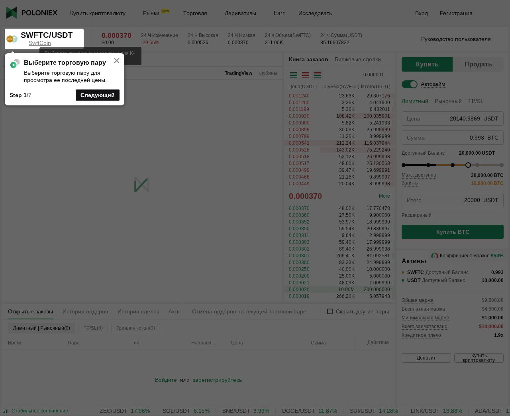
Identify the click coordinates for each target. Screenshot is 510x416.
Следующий (97, 95)
